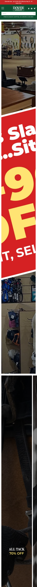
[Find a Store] (28, 8)
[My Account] (31, 8)
